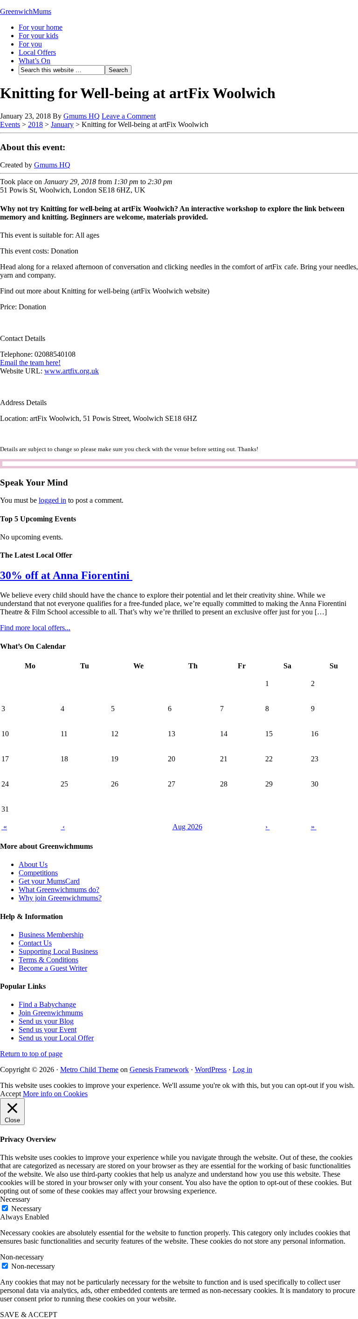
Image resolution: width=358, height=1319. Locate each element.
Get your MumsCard (49, 881)
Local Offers (37, 52)
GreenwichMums (25, 11)
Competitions (38, 873)
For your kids (38, 36)
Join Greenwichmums (51, 1013)
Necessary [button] (15, 1199)
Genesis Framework (159, 1069)
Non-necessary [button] (22, 1257)
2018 (35, 124)
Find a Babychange (47, 1004)
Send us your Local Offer (56, 1038)
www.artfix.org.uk (71, 371)
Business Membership (51, 935)
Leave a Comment (129, 116)
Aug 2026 (187, 827)
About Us (33, 864)
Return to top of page (31, 1054)
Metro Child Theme (89, 1069)
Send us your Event (47, 1029)
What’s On (34, 61)
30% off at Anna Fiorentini (66, 575)
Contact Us (35, 943)
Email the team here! (30, 362)
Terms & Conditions (48, 960)
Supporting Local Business (58, 951)
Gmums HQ (81, 116)
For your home (40, 27)
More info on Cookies (55, 1094)
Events (10, 124)
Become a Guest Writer (53, 968)
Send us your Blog (46, 1021)
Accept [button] (10, 1094)
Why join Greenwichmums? (60, 898)
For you (30, 44)
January (62, 124)
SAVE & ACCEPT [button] (28, 1315)
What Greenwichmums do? (59, 889)
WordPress (211, 1069)
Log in (242, 1069)
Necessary (26, 1208)
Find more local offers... (35, 628)
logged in (52, 500)
